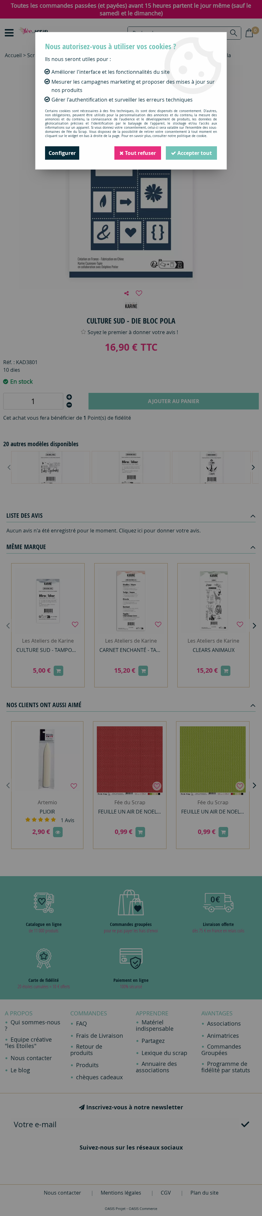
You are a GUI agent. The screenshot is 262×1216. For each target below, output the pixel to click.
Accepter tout (194, 153)
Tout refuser (140, 153)
